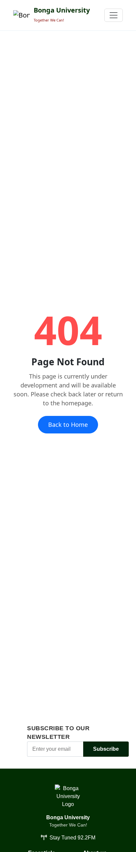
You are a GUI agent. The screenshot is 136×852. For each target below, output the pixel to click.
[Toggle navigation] (113, 15)
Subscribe (106, 749)
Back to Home (68, 424)
